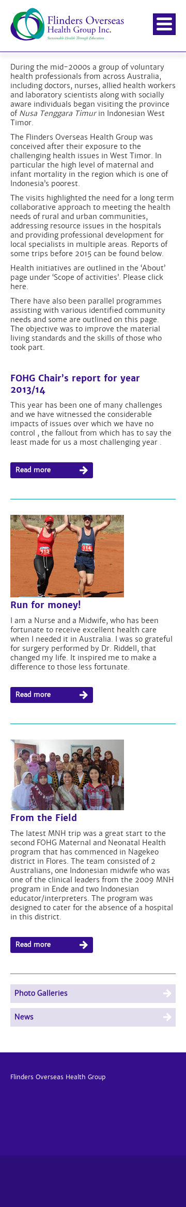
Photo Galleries (41, 993)
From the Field (43, 818)
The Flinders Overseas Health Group (67, 41)
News (24, 1016)
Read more (33, 469)
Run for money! (45, 605)
